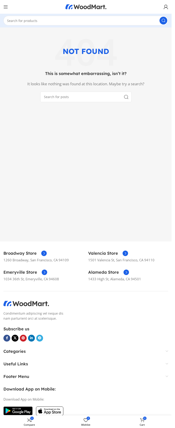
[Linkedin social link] (31, 338)
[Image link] (26, 303)
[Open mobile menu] (5, 6)
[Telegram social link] (39, 338)
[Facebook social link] (6, 338)
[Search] (163, 20)
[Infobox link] (25, 253)
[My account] (165, 6)
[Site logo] (85, 6)
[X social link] (15, 338)
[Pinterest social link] (23, 338)
